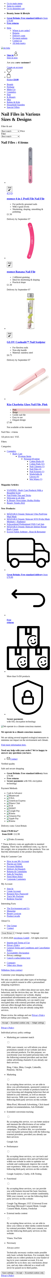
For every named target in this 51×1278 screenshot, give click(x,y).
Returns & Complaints (17, 871)
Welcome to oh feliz (16, 498)
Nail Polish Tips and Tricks (19, 495)
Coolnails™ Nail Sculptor (26, 342)
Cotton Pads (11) (36, 464)
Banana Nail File (21, 271)
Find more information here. (13, 745)
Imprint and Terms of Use (18, 943)
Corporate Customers (16, 879)
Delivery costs (18, 35)
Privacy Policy (13, 945)
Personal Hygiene (32, 459)
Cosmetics (11, 451)
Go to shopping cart (16, 8)
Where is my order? (21, 30)
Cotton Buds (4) (36, 461)
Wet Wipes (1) (35, 479)
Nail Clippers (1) (36, 466)
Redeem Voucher (14, 899)
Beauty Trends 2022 (16, 503)
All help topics (19, 43)
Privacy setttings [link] (14, 955)
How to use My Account (18, 861)
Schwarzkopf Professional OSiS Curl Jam (25, 524)
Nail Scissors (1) (36, 471)
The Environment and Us (18, 908)
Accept (5, 1023)
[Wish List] (9, 72)
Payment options (19, 38)
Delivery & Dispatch (16, 869)
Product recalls (13, 916)
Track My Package (15, 896)
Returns (15, 33)
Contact (10, 928)
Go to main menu (14, 3)
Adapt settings (38, 1023)
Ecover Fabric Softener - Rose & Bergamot (26, 532)
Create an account (15, 67)
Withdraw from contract (11, 970)
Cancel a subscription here (18, 958)
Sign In (10, 888)
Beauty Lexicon (14, 913)
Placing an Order (14, 864)
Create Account (14, 891)
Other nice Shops (14, 965)
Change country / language (27, 933)
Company (11, 963)
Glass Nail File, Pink (27, 404)
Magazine (11, 911)
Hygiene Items (24, 456)
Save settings (8, 1273)
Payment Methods (15, 866)
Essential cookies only (20, 1023)
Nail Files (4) (35, 469)
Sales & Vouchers (15, 874)
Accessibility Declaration (18, 953)
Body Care (17, 454)
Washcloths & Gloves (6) (35, 475)
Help (9, 28)
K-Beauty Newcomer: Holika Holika (23, 500)
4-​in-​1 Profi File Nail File (25, 198)
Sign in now (12, 58)
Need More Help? (15, 876)
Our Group (12, 925)
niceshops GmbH (21, 938)
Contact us (17, 40)
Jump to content (14, 6)
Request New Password (17, 894)
